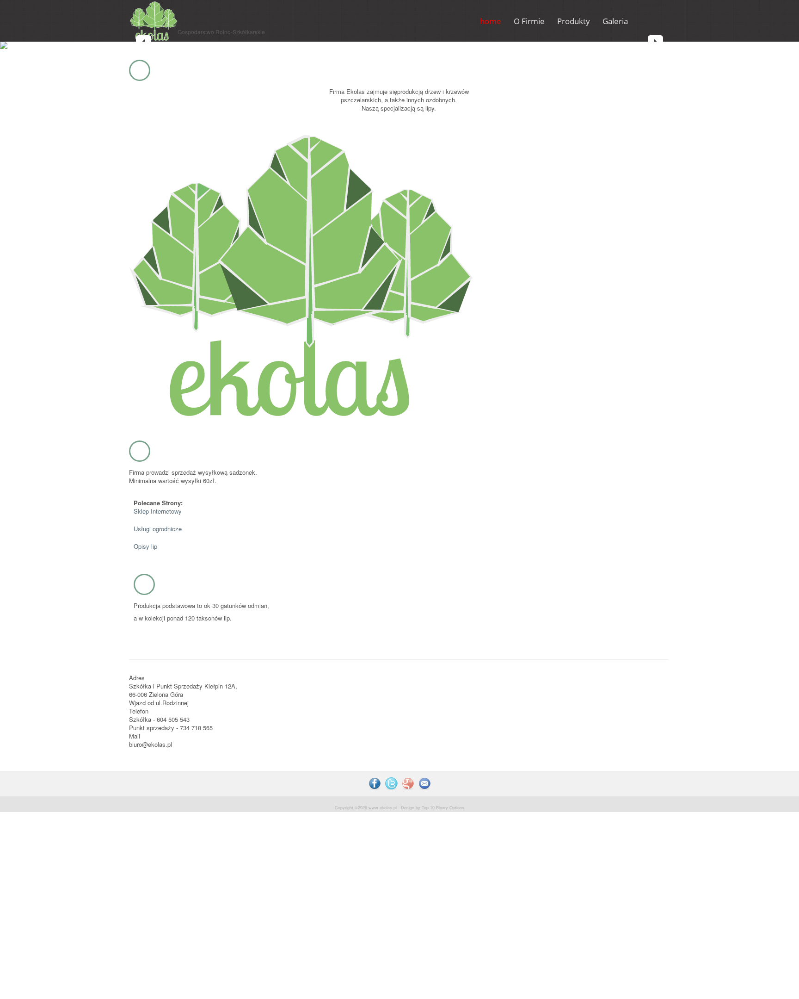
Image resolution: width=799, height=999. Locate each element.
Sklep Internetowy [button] (158, 511)
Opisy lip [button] (145, 546)
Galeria (615, 21)
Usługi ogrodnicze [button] (158, 528)
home (490, 21)
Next (655, 42)
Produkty (573, 21)
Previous (143, 42)
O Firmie (529, 21)
